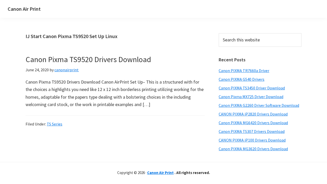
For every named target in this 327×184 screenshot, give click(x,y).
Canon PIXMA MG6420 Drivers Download (253, 122)
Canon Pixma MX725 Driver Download (251, 96)
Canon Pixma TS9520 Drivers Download (88, 59)
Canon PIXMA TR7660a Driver (244, 70)
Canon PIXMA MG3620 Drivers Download (253, 148)
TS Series (54, 123)
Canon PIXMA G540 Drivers (241, 79)
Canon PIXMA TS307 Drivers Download (252, 131)
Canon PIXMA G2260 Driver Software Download (259, 105)
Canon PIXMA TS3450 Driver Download (252, 87)
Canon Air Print (24, 9)
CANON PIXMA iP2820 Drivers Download (253, 114)
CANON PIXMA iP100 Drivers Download (252, 140)
